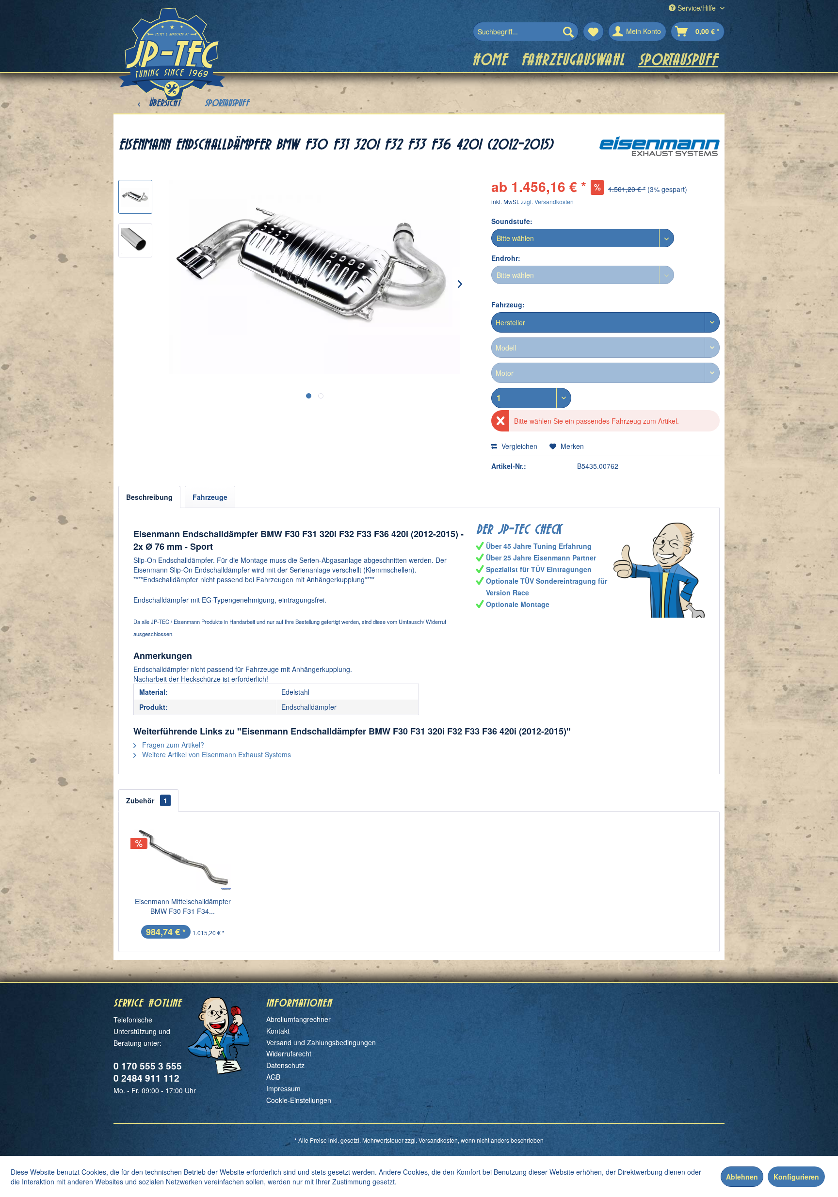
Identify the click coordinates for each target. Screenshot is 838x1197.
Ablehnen (742, 1176)
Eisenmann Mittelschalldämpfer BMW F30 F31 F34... (183, 906)
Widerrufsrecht (288, 1053)
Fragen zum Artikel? (172, 745)
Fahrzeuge (210, 497)
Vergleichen (518, 446)
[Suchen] (568, 31)
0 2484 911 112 (146, 1078)
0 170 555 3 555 (147, 1065)
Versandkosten (438, 1140)
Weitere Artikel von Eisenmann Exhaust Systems (215, 754)
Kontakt (278, 1031)
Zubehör (146, 800)
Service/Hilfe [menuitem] (697, 8)
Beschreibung (149, 497)
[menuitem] (526, 31)
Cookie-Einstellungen (298, 1100)
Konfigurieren (796, 1176)
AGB (273, 1077)
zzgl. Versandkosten (547, 201)
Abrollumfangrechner (298, 1019)
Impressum (283, 1088)
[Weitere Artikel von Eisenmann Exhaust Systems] (659, 153)
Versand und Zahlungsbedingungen (321, 1042)
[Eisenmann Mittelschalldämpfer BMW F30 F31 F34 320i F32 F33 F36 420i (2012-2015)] (183, 858)
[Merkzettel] (593, 31)
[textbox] (605, 322)
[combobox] (605, 322)
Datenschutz (285, 1065)
